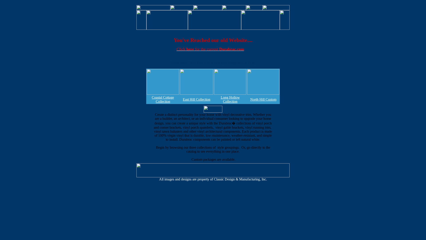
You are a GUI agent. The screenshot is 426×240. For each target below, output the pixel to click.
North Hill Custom (263, 99)
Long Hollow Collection (230, 99)
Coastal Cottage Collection (163, 99)
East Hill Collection (196, 99)
